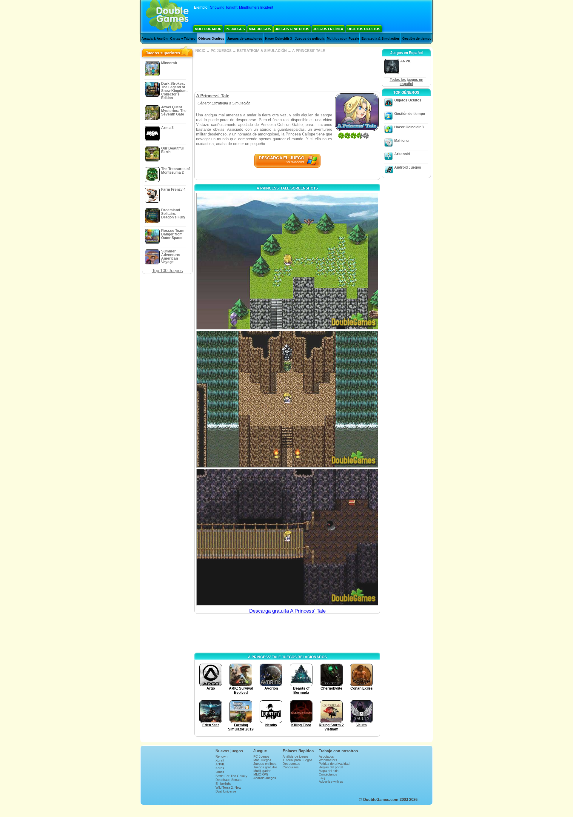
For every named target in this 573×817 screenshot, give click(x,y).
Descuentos (291, 763)
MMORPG (261, 774)
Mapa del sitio (328, 771)
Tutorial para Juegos (297, 760)
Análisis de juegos (296, 756)
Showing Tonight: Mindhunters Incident (241, 7)
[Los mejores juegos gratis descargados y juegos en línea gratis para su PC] (167, 16)
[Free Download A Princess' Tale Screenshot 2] (287, 399)
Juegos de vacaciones (244, 38)
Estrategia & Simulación (380, 38)
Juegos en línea (328, 29)
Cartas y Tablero (182, 38)
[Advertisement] (287, 72)
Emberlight (223, 783)
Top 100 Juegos (167, 270)
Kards (219, 768)
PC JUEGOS (221, 51)
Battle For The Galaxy (231, 776)
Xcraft (219, 760)
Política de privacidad (334, 763)
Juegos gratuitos (292, 29)
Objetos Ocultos (363, 29)
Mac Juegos (260, 29)
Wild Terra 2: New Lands (228, 789)
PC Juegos (235, 29)
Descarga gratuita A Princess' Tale (287, 611)
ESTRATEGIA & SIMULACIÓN (262, 51)
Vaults (219, 772)
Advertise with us (331, 781)
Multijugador (208, 29)
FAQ (322, 778)
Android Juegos (407, 167)
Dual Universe (225, 791)
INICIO (200, 51)
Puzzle (354, 38)
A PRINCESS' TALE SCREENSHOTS (287, 188)
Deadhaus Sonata (228, 779)
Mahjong (401, 140)
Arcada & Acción (154, 38)
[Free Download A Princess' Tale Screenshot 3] (287, 537)
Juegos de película (309, 38)
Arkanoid (402, 154)
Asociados (326, 756)
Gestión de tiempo (417, 38)
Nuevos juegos (229, 751)
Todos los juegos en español (406, 82)
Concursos (291, 767)
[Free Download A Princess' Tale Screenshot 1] (287, 261)
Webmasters (328, 760)
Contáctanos (328, 774)
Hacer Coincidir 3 (278, 38)
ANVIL (220, 764)
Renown (221, 756)
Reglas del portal (331, 767)
